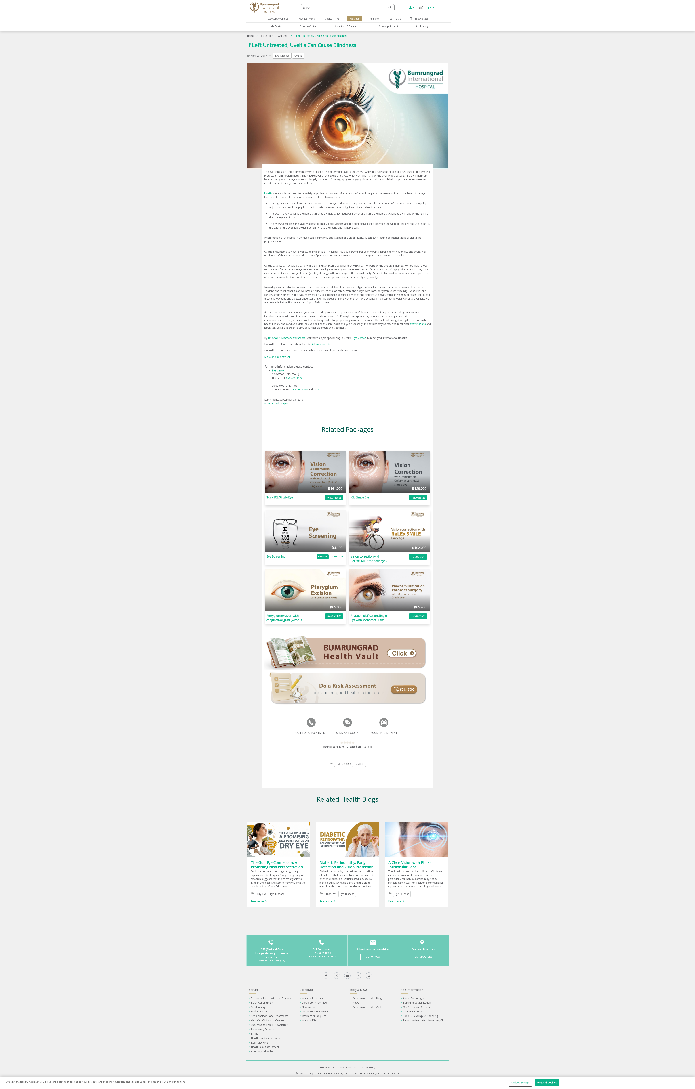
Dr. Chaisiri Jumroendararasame (286, 338)
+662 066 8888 (299, 389)
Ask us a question (321, 344)
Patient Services (306, 18)
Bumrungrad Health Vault (367, 1007)
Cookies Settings (520, 1082)
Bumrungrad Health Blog (367, 998)
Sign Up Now (373, 956)
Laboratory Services (262, 1029)
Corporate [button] (307, 990)
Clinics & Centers (308, 26)
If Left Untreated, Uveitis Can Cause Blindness (321, 35)
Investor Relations (312, 998)
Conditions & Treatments (348, 26)
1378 (316, 389)
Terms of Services (347, 1067)
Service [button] (254, 990)
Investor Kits (309, 1020)
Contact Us (395, 18)
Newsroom (308, 1007)
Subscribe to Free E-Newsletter (269, 1025)
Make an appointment (277, 357)
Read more (257, 901)
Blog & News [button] (359, 990)
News (355, 1002)
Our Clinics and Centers (416, 1007)
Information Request (314, 1016)
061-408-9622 (295, 378)
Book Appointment (388, 26)
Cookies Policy (367, 1067)
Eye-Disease (282, 55)
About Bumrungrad (278, 18)
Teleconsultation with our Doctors (271, 998)
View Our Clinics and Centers (267, 1020)
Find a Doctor (275, 26)
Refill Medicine (259, 1042)
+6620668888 (334, 497)
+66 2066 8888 (420, 18)
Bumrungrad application (417, 1002)
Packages (354, 18)
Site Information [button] (412, 990)
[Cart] (421, 7)
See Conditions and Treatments (269, 1016)
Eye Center (359, 338)
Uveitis (298, 55)
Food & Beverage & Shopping (420, 1016)
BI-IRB (255, 1033)
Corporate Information (315, 1002)
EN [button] (430, 7)
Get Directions (423, 956)
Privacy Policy (327, 1067)
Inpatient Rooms (412, 1011)
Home (250, 35)
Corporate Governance (315, 1011)
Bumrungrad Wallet (262, 1051)
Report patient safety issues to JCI (423, 1020)
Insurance (374, 18)
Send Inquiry (422, 26)
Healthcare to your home (266, 1038)
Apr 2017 (283, 35)
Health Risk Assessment (265, 1047)
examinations (418, 324)
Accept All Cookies (547, 1082)
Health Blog (266, 35)
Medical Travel (332, 18)
